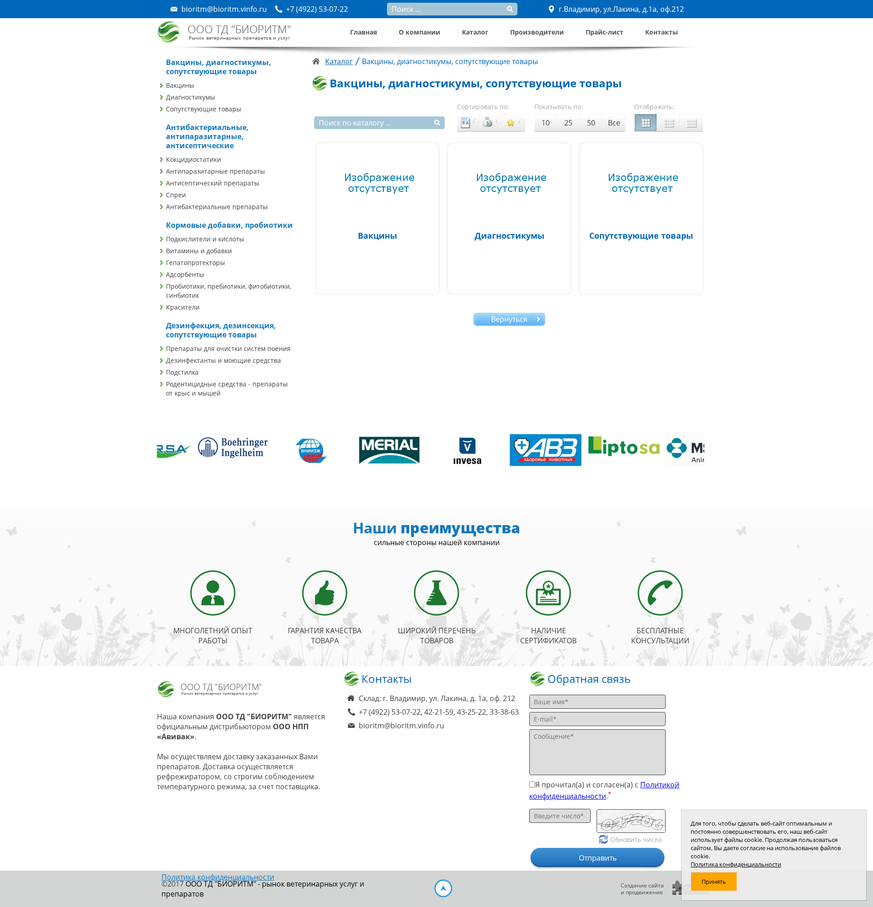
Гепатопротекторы (195, 262)
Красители (183, 307)
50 (591, 123)
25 (568, 123)
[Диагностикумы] (509, 219)
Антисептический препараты (212, 183)
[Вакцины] (377, 219)
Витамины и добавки (199, 250)
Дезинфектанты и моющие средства (223, 360)
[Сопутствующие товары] (641, 219)
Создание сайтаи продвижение (642, 889)
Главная (363, 32)
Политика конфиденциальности (217, 877)
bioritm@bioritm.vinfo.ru (401, 726)
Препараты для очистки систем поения (228, 348)
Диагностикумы (190, 97)
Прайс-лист (604, 32)
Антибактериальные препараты (217, 206)
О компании (419, 32)
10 (546, 123)
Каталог (475, 32)
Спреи (176, 194)
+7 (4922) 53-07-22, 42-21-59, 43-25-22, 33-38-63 (439, 712)
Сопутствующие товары (203, 109)
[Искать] (437, 122)
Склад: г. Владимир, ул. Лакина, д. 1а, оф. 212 (437, 698)
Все (614, 123)
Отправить (598, 858)
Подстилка (182, 372)
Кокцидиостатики (193, 159)
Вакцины (180, 85)
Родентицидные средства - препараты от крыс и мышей (227, 388)
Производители (537, 32)
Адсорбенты (185, 274)
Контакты (661, 32)
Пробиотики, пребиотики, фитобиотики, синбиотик (228, 291)
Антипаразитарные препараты (215, 171)
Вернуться (509, 319)
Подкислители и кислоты (205, 239)
